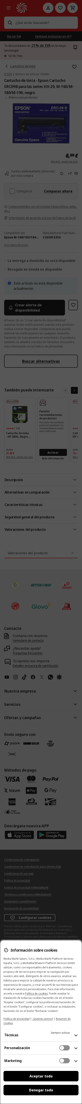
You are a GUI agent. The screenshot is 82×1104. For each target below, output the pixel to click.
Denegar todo (41, 1090)
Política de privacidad (16, 1019)
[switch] (64, 1047)
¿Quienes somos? (42, 1019)
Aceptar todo (41, 1076)
